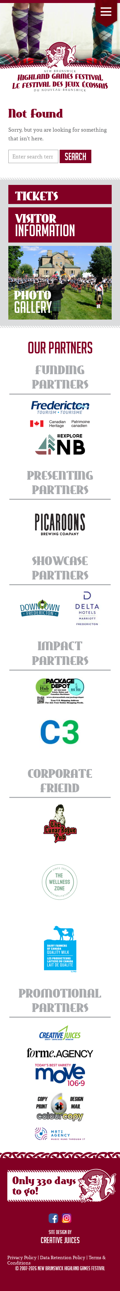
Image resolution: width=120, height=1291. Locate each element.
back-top (112, 1283)
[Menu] (106, 14)
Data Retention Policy (62, 1257)
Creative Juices (60, 1241)
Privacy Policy (22, 1257)
